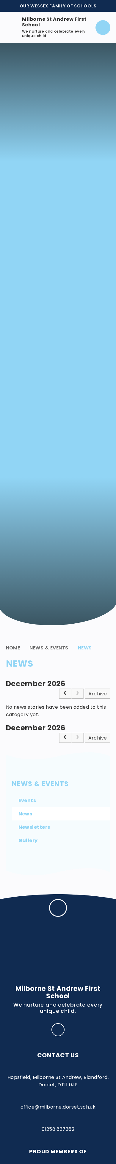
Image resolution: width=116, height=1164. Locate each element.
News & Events (48, 647)
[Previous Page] (65, 694)
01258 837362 (58, 1129)
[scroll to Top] (58, 908)
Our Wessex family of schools (58, 6)
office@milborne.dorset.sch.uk (58, 1107)
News (85, 647)
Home (13, 647)
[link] (77, 694)
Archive (97, 693)
